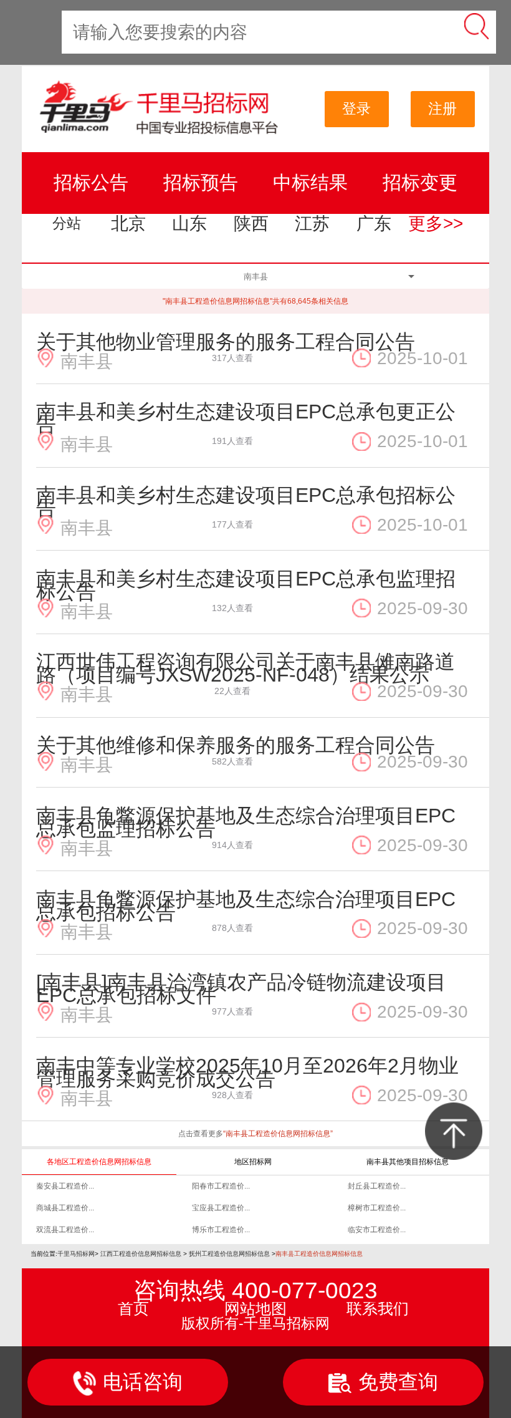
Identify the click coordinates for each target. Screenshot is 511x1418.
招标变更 (420, 182)
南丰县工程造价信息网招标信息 (319, 1253)
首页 (133, 1308)
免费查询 (398, 1382)
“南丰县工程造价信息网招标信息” (278, 1133)
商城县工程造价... (65, 1207)
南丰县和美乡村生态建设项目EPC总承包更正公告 (246, 418)
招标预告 (200, 182)
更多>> (435, 223)
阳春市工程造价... (221, 1186)
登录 (356, 108)
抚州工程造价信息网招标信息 (229, 1253)
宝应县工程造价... (221, 1207)
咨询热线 (255, 1290)
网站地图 (255, 1308)
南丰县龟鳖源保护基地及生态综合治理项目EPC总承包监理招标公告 (246, 822)
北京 (128, 223)
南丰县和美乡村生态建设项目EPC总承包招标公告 (246, 501)
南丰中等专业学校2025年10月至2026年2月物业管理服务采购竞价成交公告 (247, 1072)
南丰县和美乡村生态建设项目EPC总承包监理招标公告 (246, 585)
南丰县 (86, 360)
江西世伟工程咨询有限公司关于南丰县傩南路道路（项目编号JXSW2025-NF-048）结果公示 (245, 668)
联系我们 (377, 1308)
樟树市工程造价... (377, 1207)
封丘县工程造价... (377, 1186)
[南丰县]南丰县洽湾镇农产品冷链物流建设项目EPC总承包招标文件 (241, 988)
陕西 (251, 223)
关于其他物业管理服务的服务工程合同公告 (225, 341)
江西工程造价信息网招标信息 (140, 1253)
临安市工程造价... (377, 1229)
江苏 (312, 223)
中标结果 (310, 182)
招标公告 (91, 182)
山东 (189, 223)
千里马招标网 (76, 1253)
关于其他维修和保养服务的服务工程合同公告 (235, 745)
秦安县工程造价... (65, 1186)
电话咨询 (143, 1382)
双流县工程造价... (65, 1229)
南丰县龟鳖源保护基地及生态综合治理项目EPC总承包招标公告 (246, 906)
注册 (442, 108)
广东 (373, 223)
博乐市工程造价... (221, 1229)
